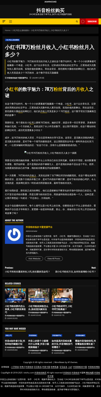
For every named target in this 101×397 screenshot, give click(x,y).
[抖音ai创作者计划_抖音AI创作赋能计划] (15, 335)
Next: (75, 269)
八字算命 (15, 366)
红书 (13, 88)
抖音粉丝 (29, 366)
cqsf (70, 366)
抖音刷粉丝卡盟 (80, 366)
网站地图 (90, 372)
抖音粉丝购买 (50, 9)
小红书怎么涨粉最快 (12, 40)
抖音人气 (9, 335)
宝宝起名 (63, 366)
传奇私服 (55, 366)
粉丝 (58, 88)
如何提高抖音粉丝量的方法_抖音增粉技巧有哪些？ (62, 343)
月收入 (82, 88)
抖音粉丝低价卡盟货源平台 (17, 78)
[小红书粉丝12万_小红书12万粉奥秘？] (62, 295)
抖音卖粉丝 (33, 335)
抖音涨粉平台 (56, 335)
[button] (3, 21)
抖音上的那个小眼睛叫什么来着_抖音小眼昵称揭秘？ (38, 343)
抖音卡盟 (46, 366)
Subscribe (92, 21)
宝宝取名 (38, 366)
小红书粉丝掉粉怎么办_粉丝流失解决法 (38, 307)
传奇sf (22, 366)
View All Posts (53, 258)
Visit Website (34, 258)
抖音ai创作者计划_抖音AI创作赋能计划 (15, 342)
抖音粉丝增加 (94, 366)
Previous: (27, 269)
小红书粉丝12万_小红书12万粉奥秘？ (62, 307)
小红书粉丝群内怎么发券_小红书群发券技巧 (15, 309)
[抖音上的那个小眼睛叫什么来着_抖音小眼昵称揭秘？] (38, 335)
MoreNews (59, 362)
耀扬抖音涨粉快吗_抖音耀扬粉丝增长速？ (85, 342)
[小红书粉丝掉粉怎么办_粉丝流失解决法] (38, 295)
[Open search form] (77, 21)
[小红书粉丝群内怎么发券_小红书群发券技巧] (15, 295)
